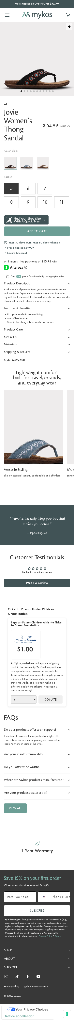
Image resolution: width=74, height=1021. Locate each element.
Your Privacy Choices (31, 1009)
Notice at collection (20, 1016)
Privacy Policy (45, 936)
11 (61, 202)
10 (45, 202)
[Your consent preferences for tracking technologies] (67, 1014)
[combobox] (44, 897)
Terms (58, 936)
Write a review (37, 583)
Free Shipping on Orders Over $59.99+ (37, 3)
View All (15, 808)
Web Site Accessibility (36, 986)
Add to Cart (37, 231)
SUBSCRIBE (37, 910)
